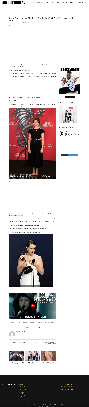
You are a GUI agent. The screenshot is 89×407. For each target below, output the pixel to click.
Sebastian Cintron (13, 22)
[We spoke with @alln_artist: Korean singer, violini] (61, 142)
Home (34, 2)
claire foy (12, 322)
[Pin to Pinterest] (38, 327)
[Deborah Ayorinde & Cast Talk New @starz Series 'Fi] (61, 152)
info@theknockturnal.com (66, 384)
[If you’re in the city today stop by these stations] (72, 145)
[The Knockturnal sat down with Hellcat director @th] (77, 142)
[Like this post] (34, 327)
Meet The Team (22, 389)
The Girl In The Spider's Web (49, 322)
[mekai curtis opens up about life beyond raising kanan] (70, 68)
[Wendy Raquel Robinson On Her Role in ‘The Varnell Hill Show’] (48, 356)
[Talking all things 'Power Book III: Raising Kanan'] (72, 148)
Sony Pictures (40, 322)
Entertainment (40, 2)
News (58, 2)
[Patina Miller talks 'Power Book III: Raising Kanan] (77, 148)
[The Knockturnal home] (69, 162)
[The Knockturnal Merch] (68, 105)
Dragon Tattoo (18, 322)
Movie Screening (32, 322)
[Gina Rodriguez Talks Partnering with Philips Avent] (67, 148)
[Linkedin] (80, 2)
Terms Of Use (22, 386)
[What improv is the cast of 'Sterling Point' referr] (67, 145)
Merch (71, 2)
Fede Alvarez (36, 95)
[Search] (84, 2)
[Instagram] (79, 2)
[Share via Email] (39, 327)
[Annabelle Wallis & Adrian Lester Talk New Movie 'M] (72, 139)
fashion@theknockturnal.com (66, 386)
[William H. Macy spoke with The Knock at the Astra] (67, 142)
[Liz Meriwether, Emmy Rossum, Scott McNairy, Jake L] (77, 152)
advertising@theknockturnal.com (66, 387)
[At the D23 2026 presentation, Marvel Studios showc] (77, 139)
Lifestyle (52, 2)
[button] (11, 359)
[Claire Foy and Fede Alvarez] (44, 25)
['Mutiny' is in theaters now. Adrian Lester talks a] (67, 139)
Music (47, 2)
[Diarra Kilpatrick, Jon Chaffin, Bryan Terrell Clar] (67, 152)
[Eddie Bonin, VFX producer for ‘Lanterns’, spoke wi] (61, 145)
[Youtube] (82, 2)
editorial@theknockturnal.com (67, 389)
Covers (67, 2)
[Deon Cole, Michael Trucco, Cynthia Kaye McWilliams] (72, 152)
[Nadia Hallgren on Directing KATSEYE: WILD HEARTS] (72, 142)
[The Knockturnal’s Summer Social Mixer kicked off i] (77, 145)
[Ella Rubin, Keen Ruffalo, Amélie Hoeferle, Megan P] (61, 139)
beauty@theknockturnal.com (66, 391)
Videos (62, 2)
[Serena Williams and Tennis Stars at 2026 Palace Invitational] (32, 356)
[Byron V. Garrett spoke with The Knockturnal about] (61, 148)
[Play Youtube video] (32, 306)
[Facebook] (76, 2)
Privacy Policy (22, 387)
